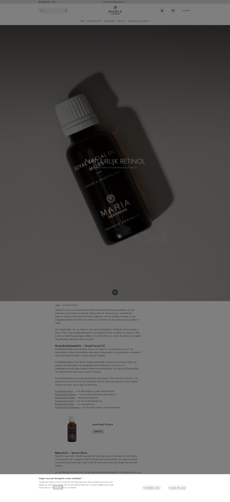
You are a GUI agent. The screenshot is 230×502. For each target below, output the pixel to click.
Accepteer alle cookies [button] (177, 488)
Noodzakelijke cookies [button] (151, 488)
